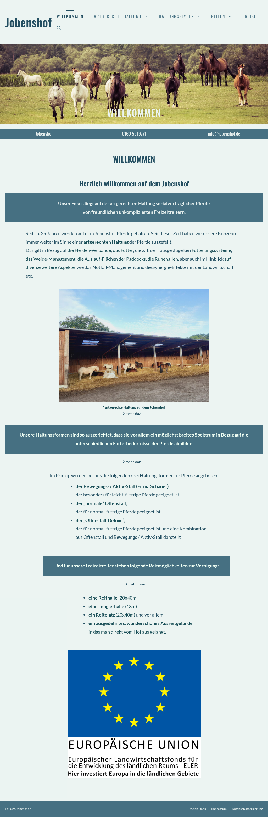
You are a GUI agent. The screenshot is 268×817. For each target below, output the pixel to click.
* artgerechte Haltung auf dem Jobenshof (134, 407)
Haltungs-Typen (176, 16)
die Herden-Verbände (89, 250)
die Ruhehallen (163, 259)
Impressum (219, 809)
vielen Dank (198, 809)
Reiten (218, 16)
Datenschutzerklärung (247, 809)
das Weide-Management (51, 259)
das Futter (123, 250)
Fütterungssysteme (211, 250)
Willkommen (70, 16)
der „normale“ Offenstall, (101, 503)
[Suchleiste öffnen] (59, 27)
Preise (249, 16)
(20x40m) (113, 598)
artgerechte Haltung (118, 16)
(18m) (112, 606)
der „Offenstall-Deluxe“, (100, 520)
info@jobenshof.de (224, 133)
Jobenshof (28, 22)
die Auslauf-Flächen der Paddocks (111, 259)
